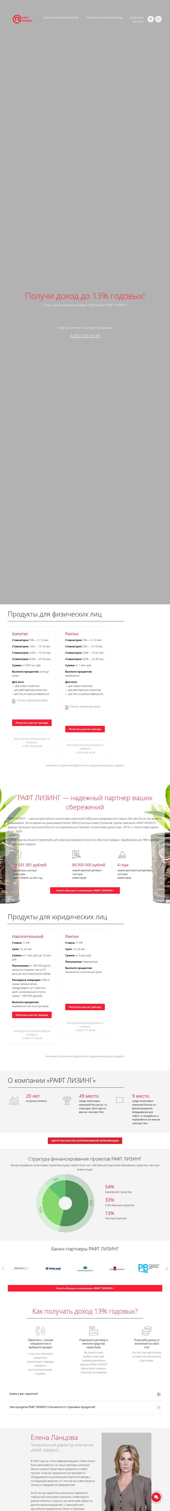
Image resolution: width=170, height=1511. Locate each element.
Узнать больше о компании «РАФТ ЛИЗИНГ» (85, 890)
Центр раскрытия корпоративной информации (85, 1140)
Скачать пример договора (32, 700)
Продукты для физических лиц (61, 17)
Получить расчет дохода (32, 722)
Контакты (138, 21)
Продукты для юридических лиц (104, 17)
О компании (136, 17)
